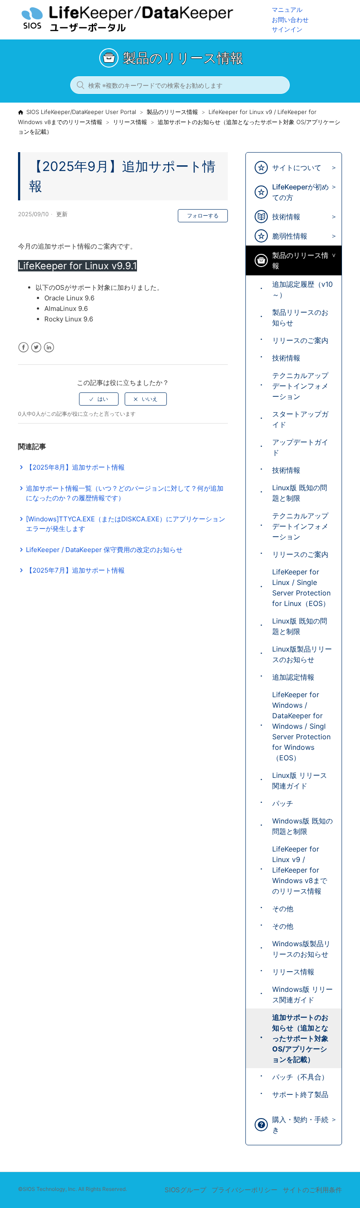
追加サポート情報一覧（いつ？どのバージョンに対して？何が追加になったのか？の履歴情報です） (124, 493)
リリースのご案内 (300, 340)
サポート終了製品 (300, 1094)
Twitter (36, 347)
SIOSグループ (185, 1190)
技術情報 (286, 216)
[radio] (99, 399)
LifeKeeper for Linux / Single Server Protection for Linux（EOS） (301, 587)
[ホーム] (145, 31)
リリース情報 (130, 121)
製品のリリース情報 (172, 111)
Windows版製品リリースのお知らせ (301, 949)
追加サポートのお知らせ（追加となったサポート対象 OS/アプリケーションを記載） (300, 1038)
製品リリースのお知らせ (300, 317)
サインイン (287, 29)
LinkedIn (48, 347)
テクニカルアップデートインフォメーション (300, 386)
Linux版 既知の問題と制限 (299, 492)
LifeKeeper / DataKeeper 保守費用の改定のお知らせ (104, 549)
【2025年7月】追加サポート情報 (75, 570)
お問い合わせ (290, 19)
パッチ (282, 803)
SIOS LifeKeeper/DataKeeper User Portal (81, 111)
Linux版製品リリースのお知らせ (302, 654)
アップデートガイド (300, 447)
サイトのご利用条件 (312, 1190)
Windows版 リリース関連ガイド (302, 994)
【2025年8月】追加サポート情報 (75, 467)
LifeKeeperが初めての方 (300, 192)
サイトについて (296, 167)
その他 (282, 908)
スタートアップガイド (300, 419)
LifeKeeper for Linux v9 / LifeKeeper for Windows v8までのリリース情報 (299, 870)
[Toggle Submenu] (332, 168)
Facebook (23, 347)
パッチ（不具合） (300, 1077)
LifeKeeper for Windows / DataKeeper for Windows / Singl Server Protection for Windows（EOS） (301, 726)
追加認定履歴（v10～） (302, 289)
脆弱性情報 (289, 236)
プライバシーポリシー (244, 1190)
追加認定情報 (293, 677)
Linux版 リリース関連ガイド (299, 780)
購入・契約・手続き (300, 1124)
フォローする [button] (203, 215)
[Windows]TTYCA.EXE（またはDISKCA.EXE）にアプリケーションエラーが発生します (125, 524)
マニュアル (287, 9)
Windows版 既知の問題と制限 (302, 826)
